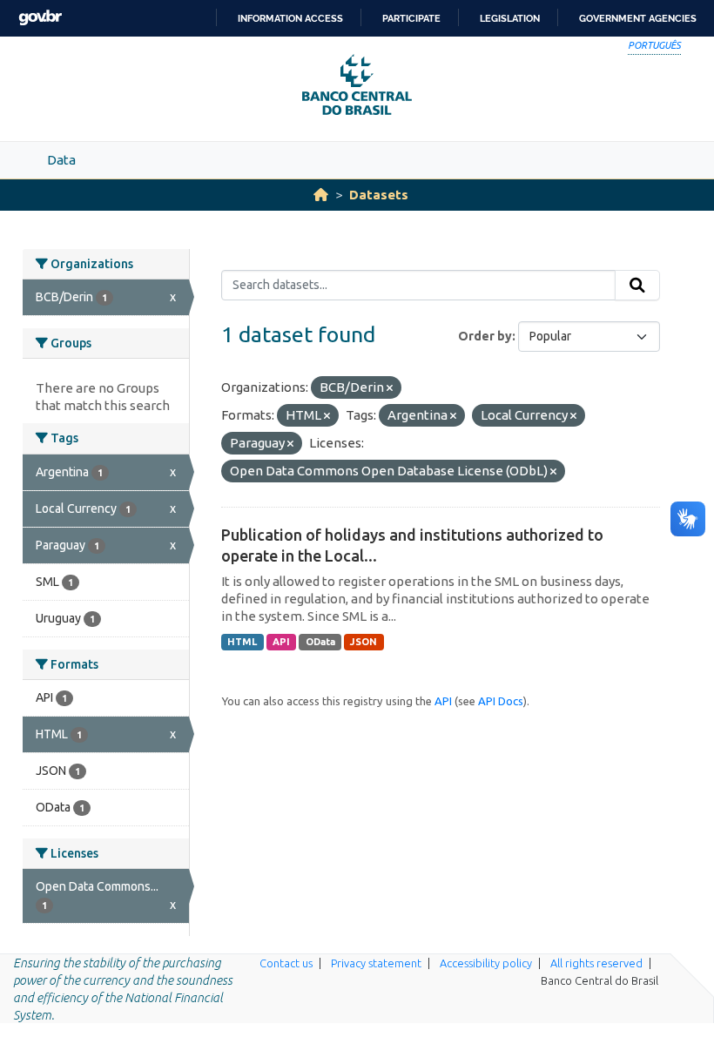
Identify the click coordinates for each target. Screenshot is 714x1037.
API (281, 641)
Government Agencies (638, 18)
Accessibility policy (486, 963)
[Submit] (637, 285)
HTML (242, 641)
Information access (290, 18)
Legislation (510, 18)
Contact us (286, 963)
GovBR (40, 18)
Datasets (378, 194)
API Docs (500, 701)
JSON (363, 641)
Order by (485, 336)
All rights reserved (596, 963)
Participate (411, 18)
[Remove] (390, 388)
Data (61, 159)
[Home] (320, 194)
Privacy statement (376, 963)
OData (320, 641)
